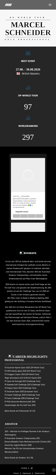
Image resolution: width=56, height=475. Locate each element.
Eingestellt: (22, 212)
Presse (16, 473)
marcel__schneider (21, 196)
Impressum (27, 473)
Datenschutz (40, 473)
